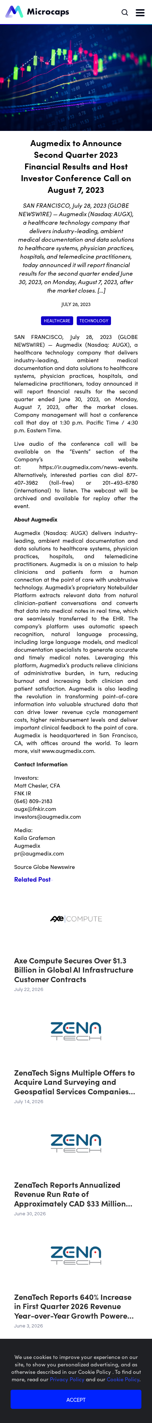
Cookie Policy (123, 1379)
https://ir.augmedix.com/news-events (87, 467)
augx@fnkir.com (35, 808)
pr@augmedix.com (39, 853)
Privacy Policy (68, 1379)
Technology (94, 320)
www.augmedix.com (68, 750)
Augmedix (69, 344)
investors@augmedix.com (47, 816)
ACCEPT (76, 1399)
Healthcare (57, 320)
